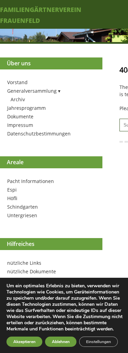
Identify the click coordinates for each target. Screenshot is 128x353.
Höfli (12, 198)
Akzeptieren (24, 341)
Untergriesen (22, 215)
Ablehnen (61, 341)
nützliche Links (24, 263)
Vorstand (17, 82)
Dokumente (20, 116)
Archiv (18, 99)
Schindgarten (22, 207)
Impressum (20, 125)
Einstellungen (98, 341)
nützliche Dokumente (31, 271)
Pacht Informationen (30, 181)
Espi (12, 189)
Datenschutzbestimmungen (39, 133)
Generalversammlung (32, 91)
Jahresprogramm (26, 108)
